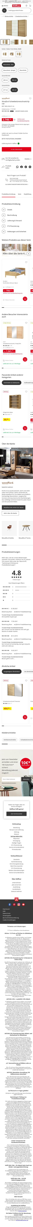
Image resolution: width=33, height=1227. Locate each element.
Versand (12, 126)
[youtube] (23, 904)
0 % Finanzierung (13, 226)
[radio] (16, 587)
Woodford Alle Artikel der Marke (14, 507)
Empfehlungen (28, 194)
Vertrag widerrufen (16, 836)
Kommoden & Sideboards (11, 383)
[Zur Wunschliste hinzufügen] (30, 98)
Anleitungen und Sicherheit (16, 232)
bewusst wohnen (16, 891)
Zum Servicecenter (16, 814)
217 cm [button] (5, 90)
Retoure (16, 834)
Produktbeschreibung (8, 194)
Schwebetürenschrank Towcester (12, 678)
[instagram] (18, 904)
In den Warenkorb (16, 149)
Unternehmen (16, 882)
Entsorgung (16, 841)
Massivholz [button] (23, 70)
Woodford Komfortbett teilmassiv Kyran (14, 260)
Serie (19, 194)
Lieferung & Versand (14, 221)
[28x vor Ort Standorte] (26, 6)
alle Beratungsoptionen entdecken (16, 184)
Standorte (16, 859)
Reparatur (16, 838)
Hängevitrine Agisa (8, 389)
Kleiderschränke (9, 733)
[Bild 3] (23, 42)
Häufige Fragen (16, 843)
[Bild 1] (5, 42)
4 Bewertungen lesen (21, 111)
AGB (4, 911)
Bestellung (16, 827)
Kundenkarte (17, 889)
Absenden (26, 779)
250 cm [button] (5, 80)
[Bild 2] (14, 42)
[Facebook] (21, 167)
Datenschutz (6, 913)
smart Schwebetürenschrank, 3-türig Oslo (15, 321)
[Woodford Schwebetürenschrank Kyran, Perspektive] (16, 29)
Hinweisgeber (7, 915)
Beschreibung (12, 215)
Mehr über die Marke (10, 513)
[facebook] (9, 904)
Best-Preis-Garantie (16, 866)
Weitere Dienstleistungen (16, 870)
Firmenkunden (16, 849)
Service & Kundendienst (16, 847)
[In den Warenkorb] (25, 299)
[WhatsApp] (17, 167)
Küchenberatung (16, 862)
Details (9, 210)
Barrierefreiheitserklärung (11, 918)
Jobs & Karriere (16, 885)
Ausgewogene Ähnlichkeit (12, 671)
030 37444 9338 (14, 178)
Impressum (6, 909)
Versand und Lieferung (16, 830)
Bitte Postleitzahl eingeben (11, 139)
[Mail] (30, 167)
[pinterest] (14, 904)
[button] (4, 5)
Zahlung (16, 832)
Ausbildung (16, 887)
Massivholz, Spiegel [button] (9, 70)
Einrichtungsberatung (16, 864)
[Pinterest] (26, 167)
